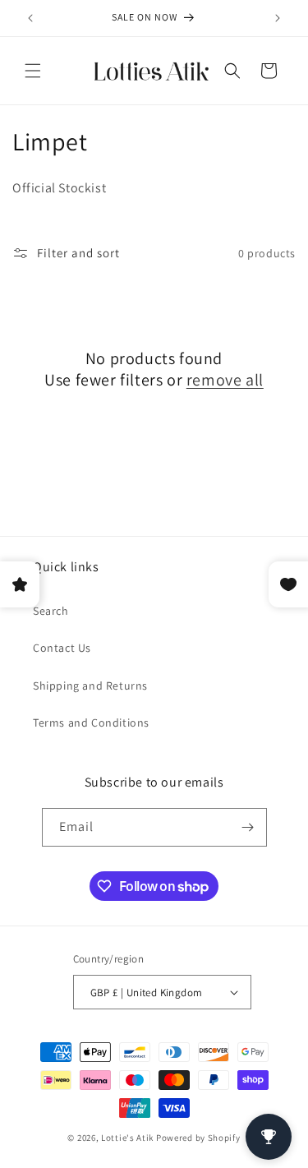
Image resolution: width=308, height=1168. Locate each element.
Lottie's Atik (127, 1137)
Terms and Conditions (91, 722)
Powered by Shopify (198, 1137)
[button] (33, 71)
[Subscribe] (248, 827)
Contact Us (62, 647)
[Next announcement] (278, 18)
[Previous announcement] (30, 18)
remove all (225, 379)
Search (51, 610)
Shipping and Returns (90, 685)
